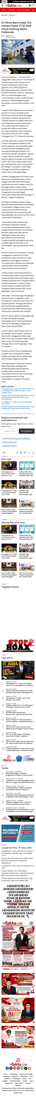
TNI (30, 1079)
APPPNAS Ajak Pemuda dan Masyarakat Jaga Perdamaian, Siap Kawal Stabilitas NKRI (18, 407)
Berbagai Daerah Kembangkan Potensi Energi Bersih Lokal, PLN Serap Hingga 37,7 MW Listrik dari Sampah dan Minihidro (20, 810)
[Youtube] (18, 1068)
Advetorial (9, 1083)
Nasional (4, 19)
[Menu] (3, 5)
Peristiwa (24, 1076)
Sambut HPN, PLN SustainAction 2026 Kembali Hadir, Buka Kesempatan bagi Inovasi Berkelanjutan (18, 397)
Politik (25, 1081)
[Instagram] (14, 1068)
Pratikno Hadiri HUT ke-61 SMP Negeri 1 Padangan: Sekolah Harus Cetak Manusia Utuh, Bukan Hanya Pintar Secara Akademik (19, 706)
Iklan (15, 1088)
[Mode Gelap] (30, 5)
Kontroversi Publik (26, 1074)
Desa (24, 1079)
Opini (31, 1081)
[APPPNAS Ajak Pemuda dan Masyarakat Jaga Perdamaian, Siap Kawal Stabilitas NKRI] (26, 484)
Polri (31, 1076)
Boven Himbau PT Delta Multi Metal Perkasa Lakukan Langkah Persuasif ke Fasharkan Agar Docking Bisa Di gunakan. (20, 720)
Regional (15, 1076)
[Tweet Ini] (21, 452)
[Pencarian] (33, 5)
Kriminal (18, 1086)
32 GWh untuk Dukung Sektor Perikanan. (16, 439)
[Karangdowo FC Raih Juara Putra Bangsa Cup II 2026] (9, 484)
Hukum (28, 1083)
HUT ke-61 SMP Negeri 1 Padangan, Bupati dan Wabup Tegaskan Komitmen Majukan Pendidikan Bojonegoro (18, 735)
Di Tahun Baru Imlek (9, 442)
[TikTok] (25, 1068)
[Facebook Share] (17, 452)
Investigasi (16, 1079)
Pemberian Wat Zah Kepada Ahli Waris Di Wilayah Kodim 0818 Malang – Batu (20, 796)
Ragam (5, 1081)
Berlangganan (26, 431)
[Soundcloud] (29, 1068)
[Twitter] (10, 1068)
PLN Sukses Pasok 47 (9, 446)
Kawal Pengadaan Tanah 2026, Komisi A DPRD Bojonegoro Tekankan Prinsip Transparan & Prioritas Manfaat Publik (20, 749)
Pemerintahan (15, 1081)
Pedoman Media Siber (26, 1088)
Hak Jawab (19, 1083)
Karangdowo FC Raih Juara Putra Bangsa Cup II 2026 (17, 403)
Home (5, 1074)
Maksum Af (9, 35)
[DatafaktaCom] (13, 5)
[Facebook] (7, 1068)
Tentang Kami (7, 1088)
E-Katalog (13, 1074)
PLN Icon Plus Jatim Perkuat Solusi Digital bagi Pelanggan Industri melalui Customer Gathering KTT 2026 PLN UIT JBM (9, 511)
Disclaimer (12, 1090)
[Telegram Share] (29, 452)
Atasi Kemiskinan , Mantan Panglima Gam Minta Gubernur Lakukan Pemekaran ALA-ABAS (19, 789)
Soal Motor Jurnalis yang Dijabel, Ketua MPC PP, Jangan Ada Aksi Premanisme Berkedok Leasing (20, 781)
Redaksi (5, 1090)
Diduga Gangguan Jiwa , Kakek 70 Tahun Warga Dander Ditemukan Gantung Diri (18, 803)
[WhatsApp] (22, 1068)
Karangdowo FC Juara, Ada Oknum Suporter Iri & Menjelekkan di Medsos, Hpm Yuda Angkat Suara (18, 390)
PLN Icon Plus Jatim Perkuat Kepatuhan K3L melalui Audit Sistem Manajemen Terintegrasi (26, 511)
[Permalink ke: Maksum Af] (3, 36)
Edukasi (7, 1079)
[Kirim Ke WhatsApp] (33, 452)
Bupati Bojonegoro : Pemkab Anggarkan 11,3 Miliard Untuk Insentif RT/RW (19, 774)
